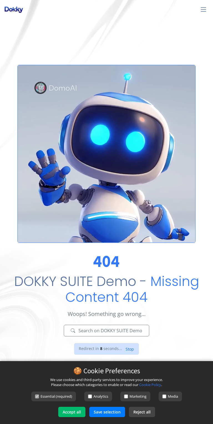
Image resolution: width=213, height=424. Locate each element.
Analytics (100, 396)
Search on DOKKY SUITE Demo (109, 331)
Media (173, 396)
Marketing (138, 396)
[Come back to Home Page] (106, 241)
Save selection (107, 412)
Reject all (142, 412)
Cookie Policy (150, 384)
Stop (130, 349)
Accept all (72, 412)
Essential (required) (56, 396)
